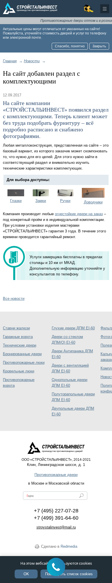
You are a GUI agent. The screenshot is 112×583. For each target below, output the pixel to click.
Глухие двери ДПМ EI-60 (73, 328)
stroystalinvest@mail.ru (56, 527)
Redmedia (69, 546)
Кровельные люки (18, 371)
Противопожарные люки (24, 362)
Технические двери (19, 345)
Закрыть (99, 46)
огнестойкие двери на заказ (79, 214)
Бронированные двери (22, 354)
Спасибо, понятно (70, 46)
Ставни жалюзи (16, 328)
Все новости (13, 298)
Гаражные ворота (18, 337)
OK (26, 574)
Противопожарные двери (56, 475)
